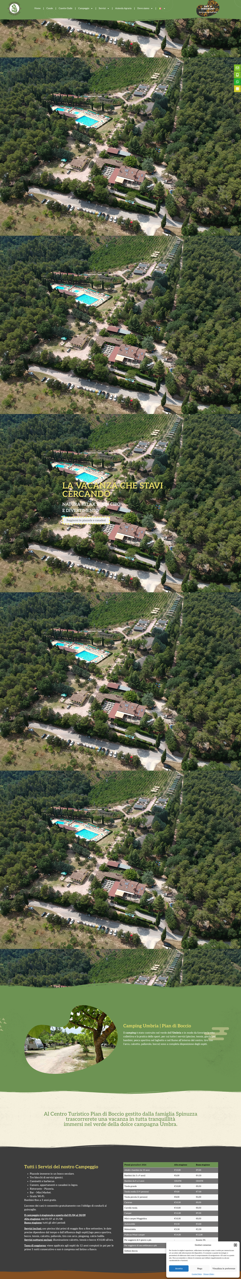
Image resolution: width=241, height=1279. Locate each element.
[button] (235, 1245)
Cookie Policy (197, 1274)
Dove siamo (143, 8)
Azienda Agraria (123, 8)
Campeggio (83, 8)
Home (37, 8)
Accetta (179, 1268)
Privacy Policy (208, 1274)
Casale (49, 8)
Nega (199, 1268)
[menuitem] (162, 8)
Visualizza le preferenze (223, 1268)
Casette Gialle (65, 8)
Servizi (102, 8)
